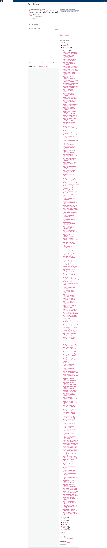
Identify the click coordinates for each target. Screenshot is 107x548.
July (64, 519)
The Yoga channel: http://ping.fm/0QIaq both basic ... (70, 187)
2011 (63, 42)
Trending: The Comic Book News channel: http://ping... (71, 70)
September (66, 50)
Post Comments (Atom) (42, 66)
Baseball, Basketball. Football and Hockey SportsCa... (71, 211)
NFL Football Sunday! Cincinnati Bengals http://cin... (69, 433)
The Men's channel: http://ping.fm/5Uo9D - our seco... (70, 239)
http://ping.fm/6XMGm (47, 11)
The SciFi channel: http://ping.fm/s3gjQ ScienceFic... (68, 368)
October (65, 49)
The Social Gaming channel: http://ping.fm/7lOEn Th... (70, 105)
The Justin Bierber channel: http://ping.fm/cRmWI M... (70, 322)
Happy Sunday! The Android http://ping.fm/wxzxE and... (70, 441)
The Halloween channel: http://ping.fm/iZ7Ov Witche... (69, 90)
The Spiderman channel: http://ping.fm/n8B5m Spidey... (69, 421)
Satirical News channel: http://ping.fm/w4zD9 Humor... (69, 414)
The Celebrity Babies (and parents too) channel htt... (70, 449)
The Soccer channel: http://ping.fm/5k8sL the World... (70, 473)
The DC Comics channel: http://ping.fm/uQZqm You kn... (70, 513)
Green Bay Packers (68, 320)
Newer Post (32, 63)
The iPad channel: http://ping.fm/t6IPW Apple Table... (70, 128)
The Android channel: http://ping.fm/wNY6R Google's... (69, 198)
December (66, 45)
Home (43, 63)
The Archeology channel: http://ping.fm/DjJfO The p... (71, 495)
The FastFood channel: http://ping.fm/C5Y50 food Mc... (70, 283)
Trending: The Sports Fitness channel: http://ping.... (71, 254)
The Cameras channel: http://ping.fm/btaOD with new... (70, 202)
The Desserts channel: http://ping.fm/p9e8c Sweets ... (71, 180)
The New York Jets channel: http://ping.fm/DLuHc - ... (70, 492)
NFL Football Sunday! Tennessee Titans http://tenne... (69, 437)
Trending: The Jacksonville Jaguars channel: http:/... (70, 267)
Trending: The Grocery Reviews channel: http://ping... (69, 56)
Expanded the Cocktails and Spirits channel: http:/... (70, 342)
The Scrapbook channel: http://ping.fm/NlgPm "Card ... (71, 375)
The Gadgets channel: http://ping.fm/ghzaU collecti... (69, 132)
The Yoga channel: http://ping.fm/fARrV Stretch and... (71, 360)
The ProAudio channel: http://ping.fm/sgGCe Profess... (69, 124)
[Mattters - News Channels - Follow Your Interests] (69, 31)
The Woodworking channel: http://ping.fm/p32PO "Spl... (71, 372)
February (65, 528)
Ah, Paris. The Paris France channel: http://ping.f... (70, 81)
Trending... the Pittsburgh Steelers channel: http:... (70, 310)
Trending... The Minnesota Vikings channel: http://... (70, 299)
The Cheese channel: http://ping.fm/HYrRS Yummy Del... (69, 394)
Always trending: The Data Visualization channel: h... (70, 251)
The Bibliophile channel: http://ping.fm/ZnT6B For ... (70, 316)
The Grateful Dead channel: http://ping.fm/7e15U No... (70, 489)
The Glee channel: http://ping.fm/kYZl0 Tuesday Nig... (68, 227)
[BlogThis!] (37, 16)
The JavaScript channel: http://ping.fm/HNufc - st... (70, 345)
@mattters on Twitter (65, 34)
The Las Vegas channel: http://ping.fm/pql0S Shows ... (71, 194)
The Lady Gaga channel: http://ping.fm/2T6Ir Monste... (69, 159)
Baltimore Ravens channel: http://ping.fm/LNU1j (70, 417)
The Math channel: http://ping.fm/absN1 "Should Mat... (69, 223)
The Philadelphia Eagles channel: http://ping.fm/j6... (70, 457)
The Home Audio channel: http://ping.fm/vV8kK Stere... (70, 136)
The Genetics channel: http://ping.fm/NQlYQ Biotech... (69, 171)
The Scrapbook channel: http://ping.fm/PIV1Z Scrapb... (69, 94)
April (64, 524)
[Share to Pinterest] (41, 16)
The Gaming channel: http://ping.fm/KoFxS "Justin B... (69, 108)
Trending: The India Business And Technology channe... (71, 264)
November (66, 47)
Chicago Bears (67, 318)
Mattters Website (64, 35)
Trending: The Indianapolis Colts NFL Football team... (70, 53)
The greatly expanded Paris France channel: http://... (70, 352)
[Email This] (35, 16)
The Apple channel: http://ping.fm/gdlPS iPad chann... (70, 402)
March (65, 526)
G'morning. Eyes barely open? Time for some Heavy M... (69, 291)
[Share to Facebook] (39, 16)
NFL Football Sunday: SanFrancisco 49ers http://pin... (69, 429)
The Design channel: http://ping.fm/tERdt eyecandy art (68, 215)
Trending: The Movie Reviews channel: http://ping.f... (71, 261)
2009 (63, 532)
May (64, 522)
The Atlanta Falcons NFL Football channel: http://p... (70, 98)
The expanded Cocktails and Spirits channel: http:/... (70, 84)
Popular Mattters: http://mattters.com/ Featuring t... (68, 248)
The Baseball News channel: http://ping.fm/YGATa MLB (70, 313)
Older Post (55, 63)
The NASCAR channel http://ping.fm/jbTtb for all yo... (70, 477)
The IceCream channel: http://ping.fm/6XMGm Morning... (69, 339)
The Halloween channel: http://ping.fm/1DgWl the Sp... (70, 407)
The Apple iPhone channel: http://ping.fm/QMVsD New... (71, 116)
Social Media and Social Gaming (69, 454)
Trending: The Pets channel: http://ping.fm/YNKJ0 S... (70, 60)
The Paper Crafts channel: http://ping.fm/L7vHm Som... (71, 183)
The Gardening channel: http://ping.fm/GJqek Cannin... (69, 163)
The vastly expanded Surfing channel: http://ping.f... (70, 87)
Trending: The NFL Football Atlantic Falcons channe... (70, 67)
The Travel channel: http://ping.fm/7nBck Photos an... (69, 63)
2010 (63, 44)
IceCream (35, 18)
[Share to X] (38, 16)
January (65, 529)
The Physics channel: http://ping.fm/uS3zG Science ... (69, 302)
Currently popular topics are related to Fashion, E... (70, 331)
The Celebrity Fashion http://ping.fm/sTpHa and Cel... (70, 231)
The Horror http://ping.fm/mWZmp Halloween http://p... (69, 295)
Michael (70, 538)
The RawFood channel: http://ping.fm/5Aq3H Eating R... (71, 279)
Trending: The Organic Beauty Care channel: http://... (69, 73)
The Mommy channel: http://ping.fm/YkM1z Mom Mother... (70, 498)
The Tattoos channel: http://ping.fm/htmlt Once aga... (70, 244)
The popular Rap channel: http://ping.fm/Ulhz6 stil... (70, 446)
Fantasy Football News (69, 452)
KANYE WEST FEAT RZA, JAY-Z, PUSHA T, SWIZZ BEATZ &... (70, 506)
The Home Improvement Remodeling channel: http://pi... (69, 219)
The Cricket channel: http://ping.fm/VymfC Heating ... (69, 287)
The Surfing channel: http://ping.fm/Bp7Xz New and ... (70, 349)
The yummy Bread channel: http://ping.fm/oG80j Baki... (70, 190)
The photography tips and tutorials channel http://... (70, 206)
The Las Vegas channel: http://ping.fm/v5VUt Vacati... (69, 101)
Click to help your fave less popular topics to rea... (70, 328)
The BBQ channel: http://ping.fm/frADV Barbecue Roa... (69, 258)
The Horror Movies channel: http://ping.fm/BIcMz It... (70, 325)
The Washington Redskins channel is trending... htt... (70, 510)
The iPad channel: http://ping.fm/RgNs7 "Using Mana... (69, 364)
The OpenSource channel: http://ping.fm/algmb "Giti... (70, 139)
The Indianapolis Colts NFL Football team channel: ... (70, 391)
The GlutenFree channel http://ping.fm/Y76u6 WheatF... (69, 275)
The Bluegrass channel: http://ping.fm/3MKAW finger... (69, 502)
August (65, 517)
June (64, 520)
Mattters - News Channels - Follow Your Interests (69, 11)
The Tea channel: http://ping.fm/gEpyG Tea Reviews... (70, 398)
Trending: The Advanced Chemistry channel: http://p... (69, 147)
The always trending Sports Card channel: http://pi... (70, 444)
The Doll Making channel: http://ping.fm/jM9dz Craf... (70, 410)
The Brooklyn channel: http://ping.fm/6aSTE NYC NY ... (70, 155)
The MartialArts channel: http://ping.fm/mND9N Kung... (69, 356)
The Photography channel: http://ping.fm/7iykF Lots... (70, 209)
